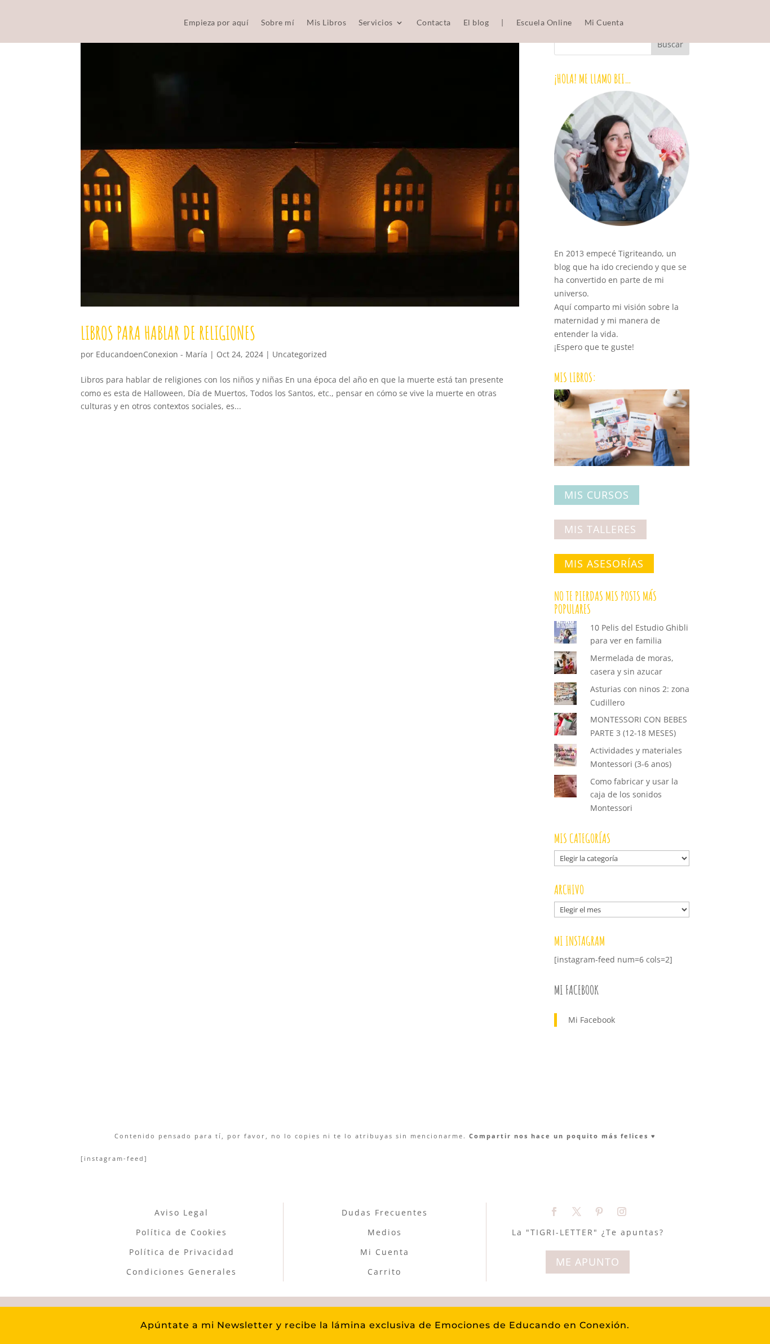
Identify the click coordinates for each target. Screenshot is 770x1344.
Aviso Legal (181, 1212)
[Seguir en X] (577, 1212)
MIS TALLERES (600, 529)
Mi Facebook (576, 990)
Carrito (384, 1271)
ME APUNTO (587, 1261)
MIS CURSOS (596, 495)
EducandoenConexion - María (151, 354)
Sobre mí (277, 23)
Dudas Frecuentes (385, 1212)
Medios (385, 1232)
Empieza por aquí (216, 23)
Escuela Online (544, 23)
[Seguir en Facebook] (554, 1212)
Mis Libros (326, 23)
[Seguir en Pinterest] (599, 1212)
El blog (476, 23)
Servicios (376, 23)
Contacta (434, 23)
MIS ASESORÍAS (604, 563)
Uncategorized (299, 354)
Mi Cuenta (604, 23)
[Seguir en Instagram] (622, 1212)
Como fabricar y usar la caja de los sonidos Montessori (634, 795)
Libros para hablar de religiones (168, 332)
